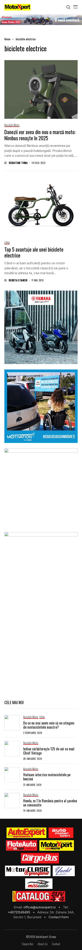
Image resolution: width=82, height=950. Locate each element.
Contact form (59, 917)
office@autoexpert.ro (40, 907)
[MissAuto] (38, 883)
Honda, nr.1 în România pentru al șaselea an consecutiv (50, 803)
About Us (42, 944)
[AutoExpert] (26, 832)
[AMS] (61, 832)
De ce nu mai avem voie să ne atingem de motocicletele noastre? (48, 725)
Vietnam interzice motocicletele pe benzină (46, 776)
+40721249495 (19, 912)
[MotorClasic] (28, 871)
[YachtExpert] (64, 871)
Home (7, 39)
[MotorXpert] (56, 845)
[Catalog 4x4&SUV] (38, 896)
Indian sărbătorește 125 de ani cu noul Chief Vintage (48, 751)
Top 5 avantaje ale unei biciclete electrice (33, 252)
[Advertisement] (41, 652)
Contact (56, 944)
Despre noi (27, 944)
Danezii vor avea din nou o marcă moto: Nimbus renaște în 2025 (39, 135)
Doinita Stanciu (18, 280)
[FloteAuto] (21, 845)
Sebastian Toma (18, 163)
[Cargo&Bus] (40, 858)
